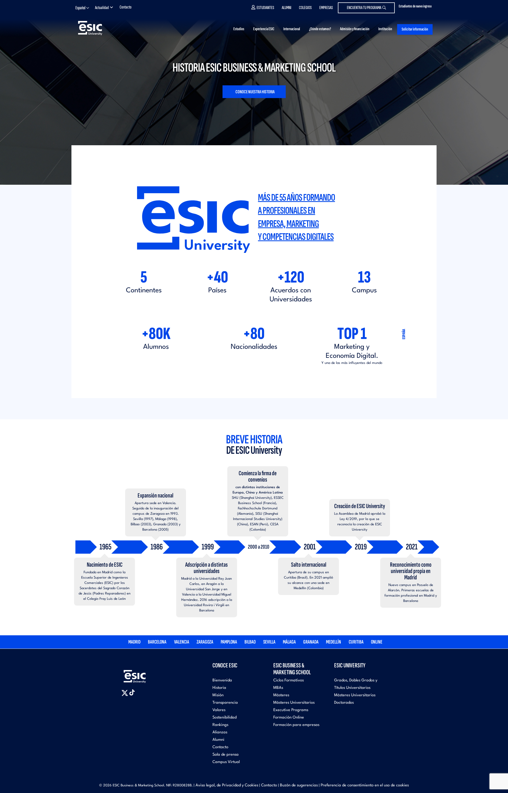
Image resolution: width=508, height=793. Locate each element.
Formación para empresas (296, 725)
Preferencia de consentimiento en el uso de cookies (365, 785)
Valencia (181, 642)
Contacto (125, 7)
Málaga (289, 642)
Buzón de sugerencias (299, 785)
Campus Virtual (226, 762)
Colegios (305, 7)
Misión (218, 695)
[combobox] (83, 8)
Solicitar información (415, 29)
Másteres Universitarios (294, 703)
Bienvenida (222, 680)
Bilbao (250, 642)
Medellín (333, 642)
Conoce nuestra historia (255, 92)
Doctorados (344, 703)
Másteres (281, 695)
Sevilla (269, 642)
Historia (219, 688)
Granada (311, 642)
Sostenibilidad (224, 718)
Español (80, 8)
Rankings (220, 725)
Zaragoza (205, 642)
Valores (218, 710)
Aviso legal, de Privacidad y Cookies (227, 785)
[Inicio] (98, 28)
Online (376, 642)
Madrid (134, 642)
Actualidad (102, 7)
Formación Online (288, 718)
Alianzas (219, 732)
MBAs (278, 688)
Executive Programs (290, 710)
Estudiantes (265, 7)
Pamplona (229, 642)
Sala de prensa (225, 755)
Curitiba (356, 642)
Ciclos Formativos (288, 680)
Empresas (326, 7)
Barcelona (157, 642)
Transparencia (225, 703)
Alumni (286, 7)
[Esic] (142, 674)
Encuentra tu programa (364, 7)
